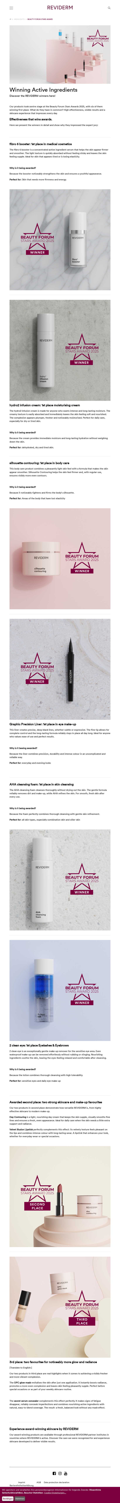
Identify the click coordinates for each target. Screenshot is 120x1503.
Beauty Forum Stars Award (40, 19)
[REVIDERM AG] (60, 7)
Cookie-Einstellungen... (55, 1492)
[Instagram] (60, 1473)
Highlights (19, 19)
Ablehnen (19, 1498)
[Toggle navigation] (11, 8)
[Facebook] (55, 1473)
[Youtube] (65, 1473)
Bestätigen (8, 1498)
